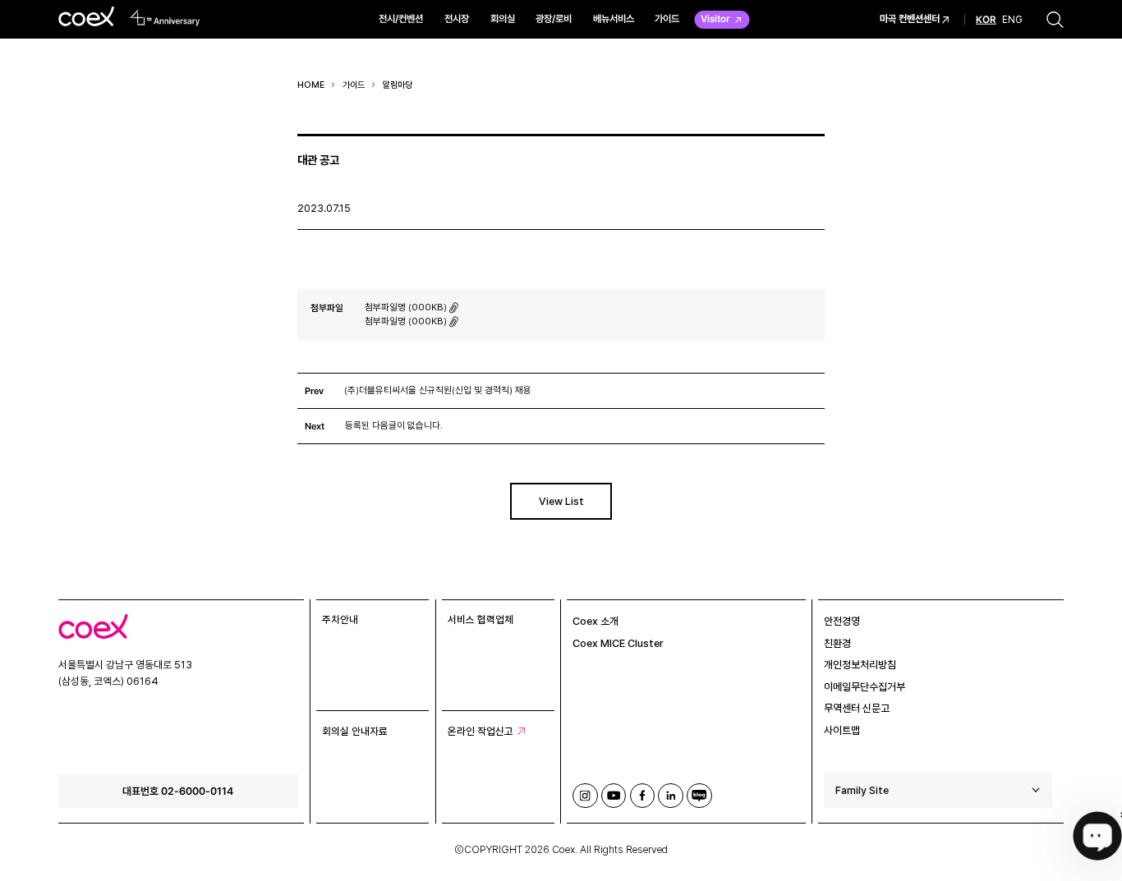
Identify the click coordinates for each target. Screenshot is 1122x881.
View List (561, 501)
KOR (986, 19)
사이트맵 (842, 730)
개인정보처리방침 (860, 664)
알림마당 (397, 85)
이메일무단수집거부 (864, 687)
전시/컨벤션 (401, 18)
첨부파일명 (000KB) (406, 307)
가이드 (667, 18)
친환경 (837, 643)
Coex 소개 (595, 621)
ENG (1012, 19)
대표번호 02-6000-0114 (177, 790)
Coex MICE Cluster (618, 643)
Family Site (862, 790)
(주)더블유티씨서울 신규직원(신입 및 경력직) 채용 (437, 390)
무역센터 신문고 (857, 708)
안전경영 (842, 621)
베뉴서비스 (613, 18)
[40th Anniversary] (165, 17)
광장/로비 (554, 18)
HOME (310, 85)
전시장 (456, 18)
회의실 (502, 18)
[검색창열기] (1055, 19)
